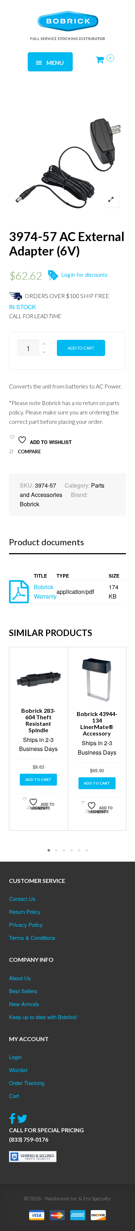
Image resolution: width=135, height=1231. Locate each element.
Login (15, 1057)
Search (97, 17)
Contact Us (22, 898)
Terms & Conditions (32, 937)
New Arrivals (24, 1004)
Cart (14, 1095)
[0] (102, 62)
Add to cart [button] (38, 779)
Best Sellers (23, 991)
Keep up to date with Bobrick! (43, 1017)
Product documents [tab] (46, 541)
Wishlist (18, 1070)
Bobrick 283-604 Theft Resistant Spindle (38, 720)
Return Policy (25, 911)
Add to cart (81, 348)
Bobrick (29, 504)
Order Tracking (26, 1082)
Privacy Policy (26, 924)
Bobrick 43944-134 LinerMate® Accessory (97, 723)
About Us (20, 978)
